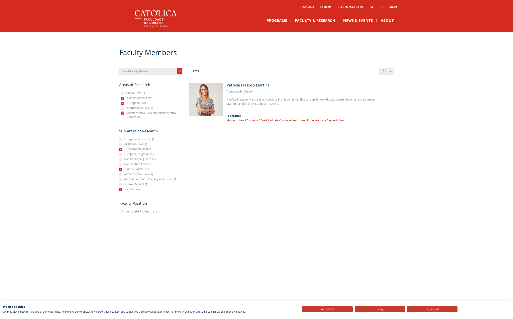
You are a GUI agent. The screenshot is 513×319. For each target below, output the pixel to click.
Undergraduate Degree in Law (325, 120)
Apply (179, 71)
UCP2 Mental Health (350, 7)
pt (382, 7)
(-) (128, 98)
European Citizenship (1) (140, 139)
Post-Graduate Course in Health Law (283, 120)
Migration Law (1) (136, 144)
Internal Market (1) (136, 184)
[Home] (159, 28)
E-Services (307, 7)
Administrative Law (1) (139, 174)
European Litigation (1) (139, 154)
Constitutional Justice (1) (140, 159)
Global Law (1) (136, 93)
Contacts (325, 7)
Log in (393, 7)
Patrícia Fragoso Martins (248, 85)
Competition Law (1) (138, 164)
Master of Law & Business (242, 120)
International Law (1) (140, 108)
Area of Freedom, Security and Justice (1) (151, 179)
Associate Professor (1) (142, 211)
